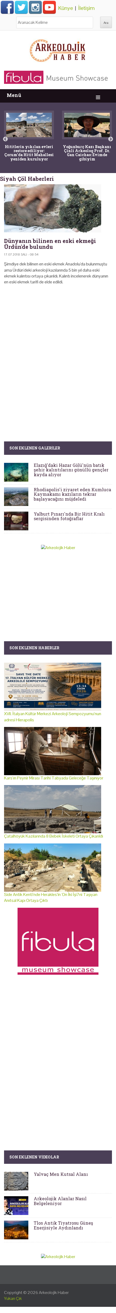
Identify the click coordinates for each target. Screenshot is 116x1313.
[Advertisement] (58, 355)
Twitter (21, 7)
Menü (14, 95)
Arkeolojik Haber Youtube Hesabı (49, 7)
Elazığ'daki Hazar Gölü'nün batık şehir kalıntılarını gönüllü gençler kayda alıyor (71, 469)
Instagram (35, 7)
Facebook (7, 7)
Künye (65, 8)
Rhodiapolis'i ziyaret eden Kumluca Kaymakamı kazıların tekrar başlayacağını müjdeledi (72, 494)
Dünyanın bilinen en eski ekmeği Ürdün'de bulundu (50, 243)
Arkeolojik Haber (54, 1292)
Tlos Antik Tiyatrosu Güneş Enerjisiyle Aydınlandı (63, 1225)
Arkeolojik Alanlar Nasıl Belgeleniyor (60, 1201)
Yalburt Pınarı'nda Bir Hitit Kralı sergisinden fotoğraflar (69, 516)
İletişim (86, 8)
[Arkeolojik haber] (58, 49)
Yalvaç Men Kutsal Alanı (61, 1174)
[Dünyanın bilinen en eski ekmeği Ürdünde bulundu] (58, 208)
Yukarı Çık (13, 1298)
